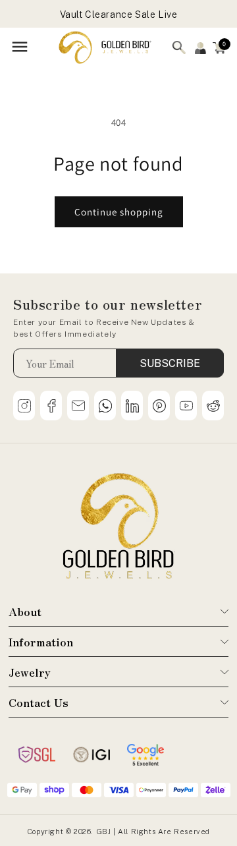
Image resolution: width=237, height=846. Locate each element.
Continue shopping (118, 212)
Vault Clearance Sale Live (119, 14)
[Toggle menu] (20, 47)
